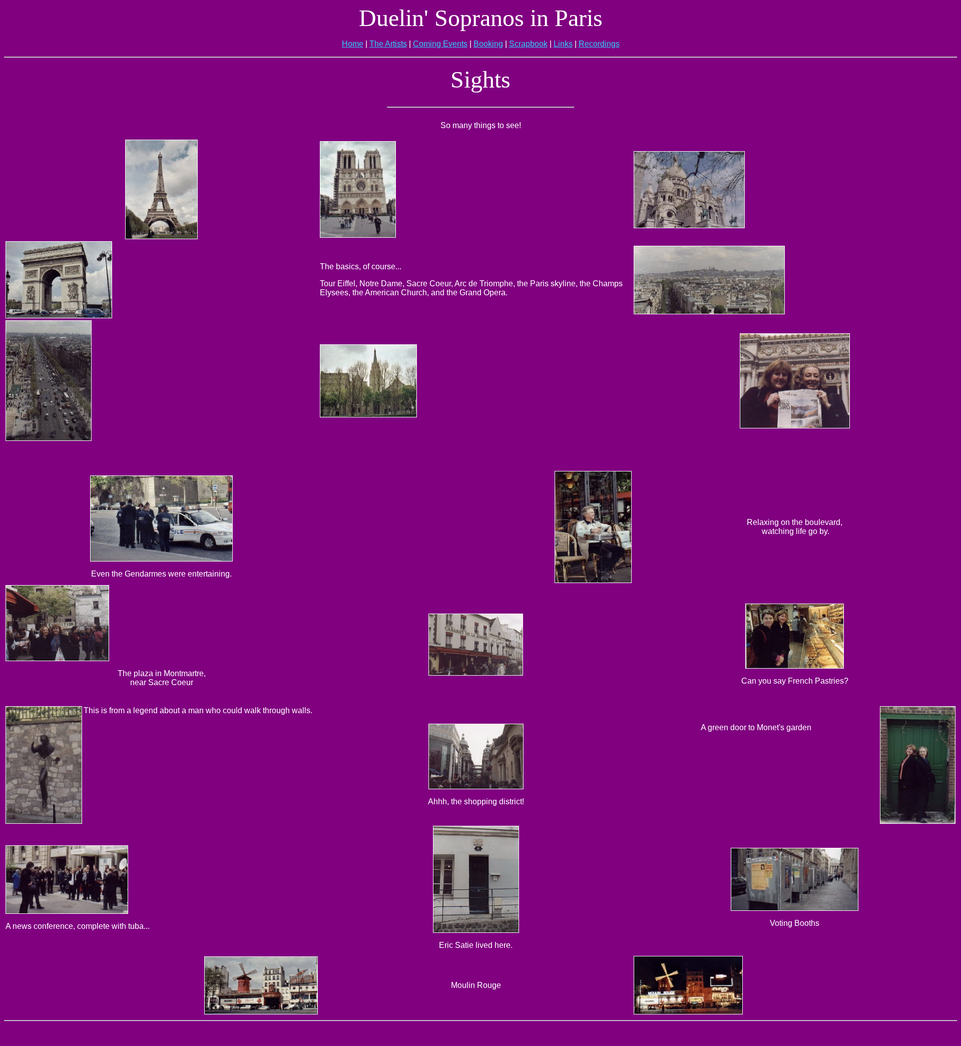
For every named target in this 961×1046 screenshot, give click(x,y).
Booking (488, 44)
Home (352, 44)
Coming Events (440, 44)
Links (563, 44)
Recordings (599, 44)
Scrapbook (528, 44)
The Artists (388, 44)
